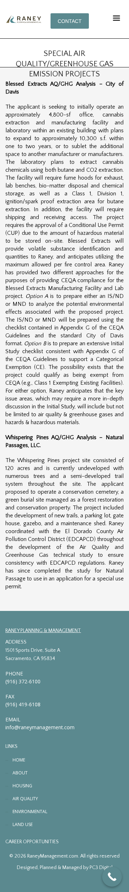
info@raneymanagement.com (40, 727)
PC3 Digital (101, 867)
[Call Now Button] (112, 877)
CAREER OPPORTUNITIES (32, 842)
